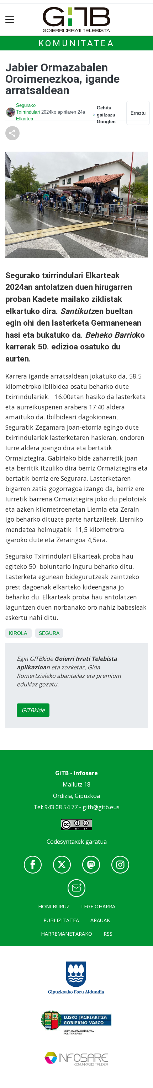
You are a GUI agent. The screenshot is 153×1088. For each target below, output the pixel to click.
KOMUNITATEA (76, 43)
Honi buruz (54, 906)
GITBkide (33, 710)
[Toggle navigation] (9, 19)
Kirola (18, 633)
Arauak (100, 920)
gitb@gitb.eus (101, 807)
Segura (49, 633)
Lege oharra (98, 906)
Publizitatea (61, 920)
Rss (108, 933)
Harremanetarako (66, 933)
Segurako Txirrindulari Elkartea (28, 112)
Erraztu (138, 113)
